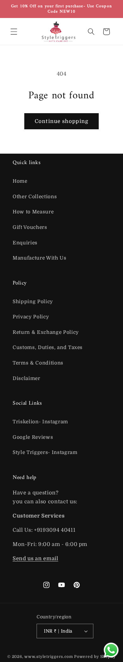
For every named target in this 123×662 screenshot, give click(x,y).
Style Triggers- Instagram (45, 452)
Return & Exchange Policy (46, 332)
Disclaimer (26, 378)
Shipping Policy (33, 301)
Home (20, 181)
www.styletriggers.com (48, 656)
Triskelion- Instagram (40, 422)
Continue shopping (61, 121)
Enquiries (25, 243)
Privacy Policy (31, 317)
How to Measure (33, 212)
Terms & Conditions (38, 363)
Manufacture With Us (40, 258)
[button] (13, 31)
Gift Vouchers (30, 227)
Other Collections (35, 196)
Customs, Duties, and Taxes (48, 347)
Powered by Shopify (95, 656)
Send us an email (35, 558)
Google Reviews (33, 437)
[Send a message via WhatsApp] (111, 650)
